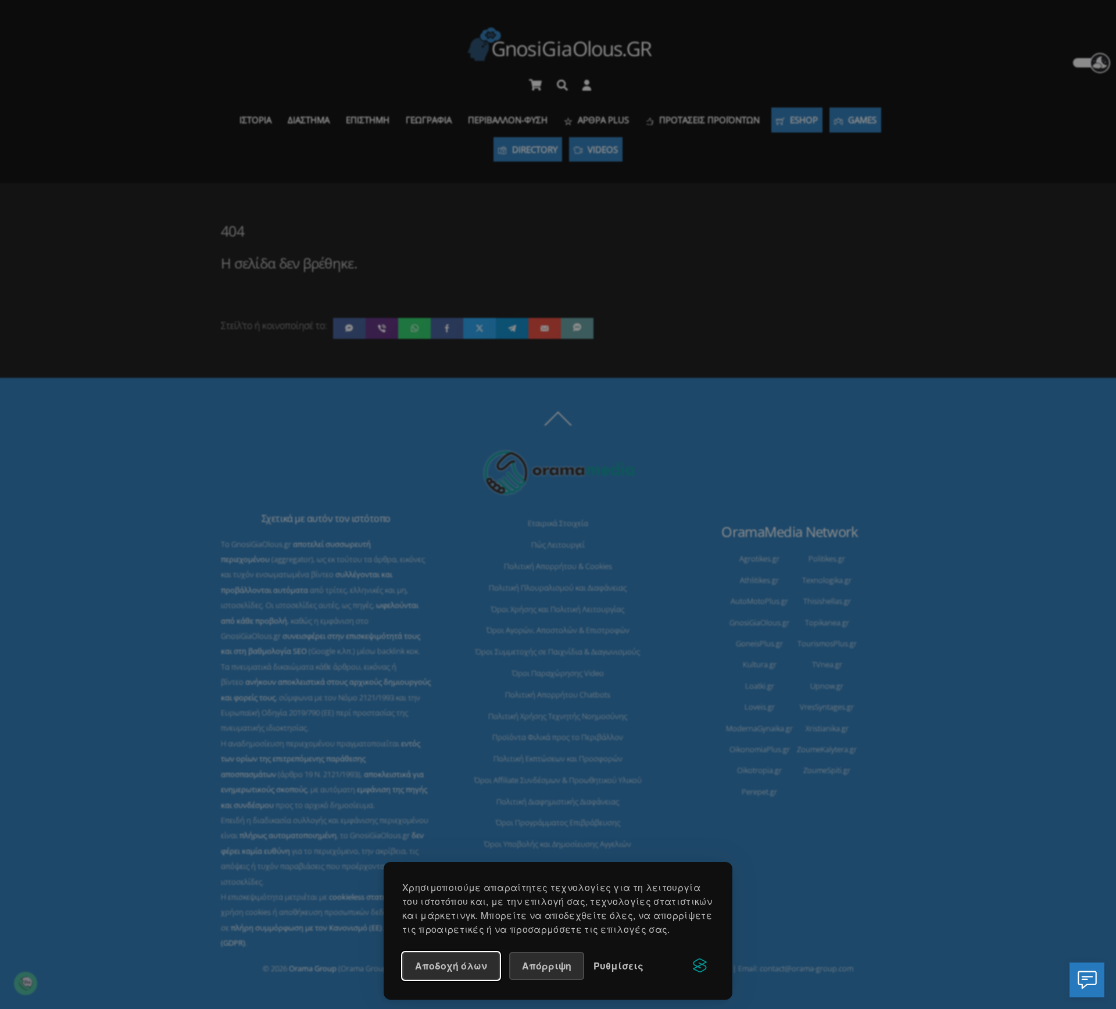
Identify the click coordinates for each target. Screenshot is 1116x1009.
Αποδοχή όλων (451, 965)
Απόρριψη (546, 965)
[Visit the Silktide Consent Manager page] (700, 966)
